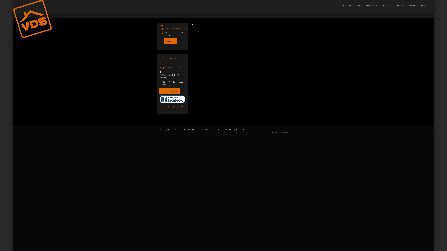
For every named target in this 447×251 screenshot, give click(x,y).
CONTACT (412, 5)
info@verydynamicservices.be (176, 28)
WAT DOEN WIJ (372, 5)
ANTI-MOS (387, 5)
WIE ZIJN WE (355, 5)
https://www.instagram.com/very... (173, 106)
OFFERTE (170, 41)
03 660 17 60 (164, 63)
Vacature (425, 5)
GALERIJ (400, 5)
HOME (342, 5)
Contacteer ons (169, 91)
